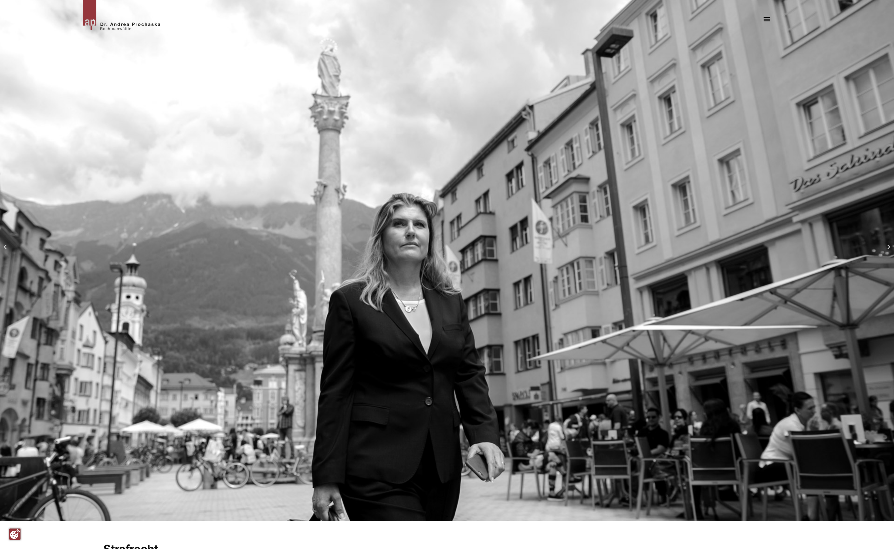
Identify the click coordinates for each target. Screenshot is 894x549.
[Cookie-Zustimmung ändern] (14, 534)
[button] (766, 19)
